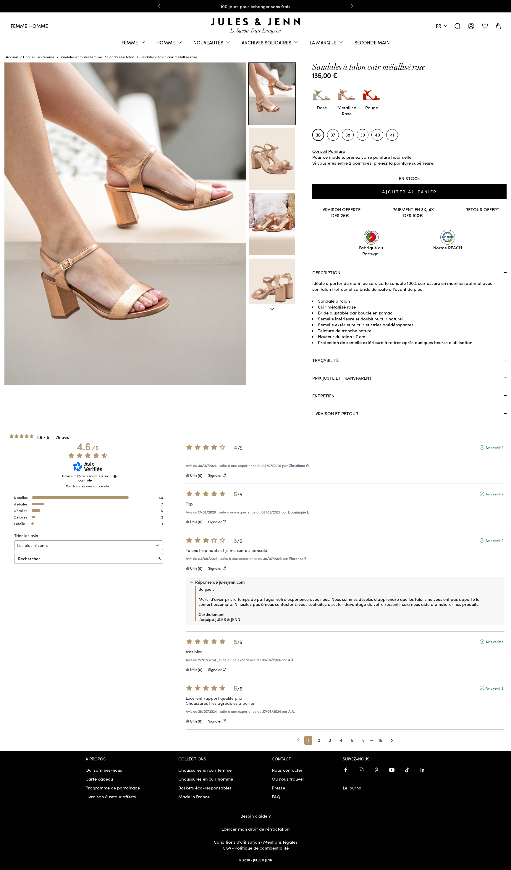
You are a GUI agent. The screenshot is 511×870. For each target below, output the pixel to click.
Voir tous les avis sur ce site (87, 486)
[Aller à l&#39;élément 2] (272, 159)
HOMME (165, 42)
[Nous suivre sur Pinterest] (376, 770)
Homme (38, 26)
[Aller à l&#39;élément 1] (272, 93)
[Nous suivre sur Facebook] (346, 770)
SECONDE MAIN (372, 42)
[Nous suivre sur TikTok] (407, 770)
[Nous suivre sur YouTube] (392, 770)
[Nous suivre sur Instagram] (361, 770)
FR (438, 26)
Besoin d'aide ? (255, 816)
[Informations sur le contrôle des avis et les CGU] (115, 476)
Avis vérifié (495, 447)
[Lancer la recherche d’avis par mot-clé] (159, 559)
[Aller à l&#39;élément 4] (272, 289)
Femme (19, 26)
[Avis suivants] (392, 740)
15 (380, 740)
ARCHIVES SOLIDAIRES (266, 42)
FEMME (130, 42)
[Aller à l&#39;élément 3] (272, 224)
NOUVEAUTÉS (208, 42)
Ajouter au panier (409, 192)
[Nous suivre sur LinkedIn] (423, 770)
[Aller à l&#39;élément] (272, 309)
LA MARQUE (323, 42)
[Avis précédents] (298, 740)
